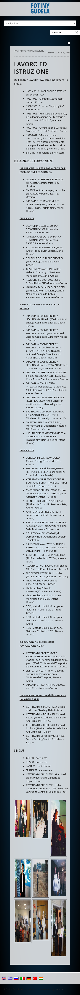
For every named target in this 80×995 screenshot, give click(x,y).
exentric (59, 989)
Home (17, 51)
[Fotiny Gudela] (40, 9)
